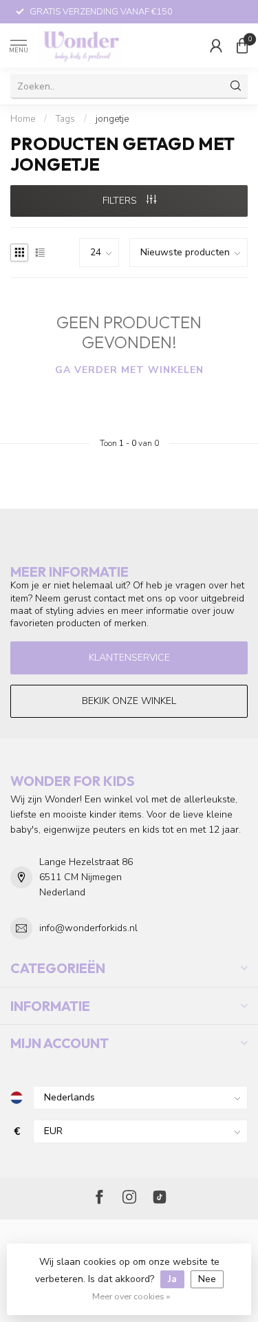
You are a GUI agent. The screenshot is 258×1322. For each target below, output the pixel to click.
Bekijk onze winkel (129, 700)
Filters (121, 200)
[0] (242, 45)
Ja (172, 1279)
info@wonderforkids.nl (88, 928)
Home (22, 119)
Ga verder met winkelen (129, 369)
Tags (65, 119)
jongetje (112, 119)
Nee (207, 1279)
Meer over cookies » (131, 1296)
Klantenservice (129, 657)
